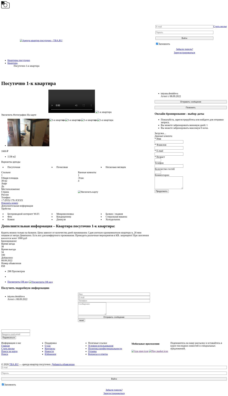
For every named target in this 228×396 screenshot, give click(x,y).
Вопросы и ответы (98, 354)
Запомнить (164, 44)
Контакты (50, 348)
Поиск (4, 354)
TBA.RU (14, 364)
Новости (49, 351)
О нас (48, 345)
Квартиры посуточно (18, 60)
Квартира (12, 63)
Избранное (50, 354)
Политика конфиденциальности (105, 348)
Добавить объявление (63, 364)
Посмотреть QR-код (18, 282)
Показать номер (9, 203)
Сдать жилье (220, 26)
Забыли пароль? (184, 49)
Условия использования (100, 345)
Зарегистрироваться (184, 52)
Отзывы (92, 351)
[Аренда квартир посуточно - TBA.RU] (32, 40)
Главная (5, 345)
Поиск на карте (9, 351)
